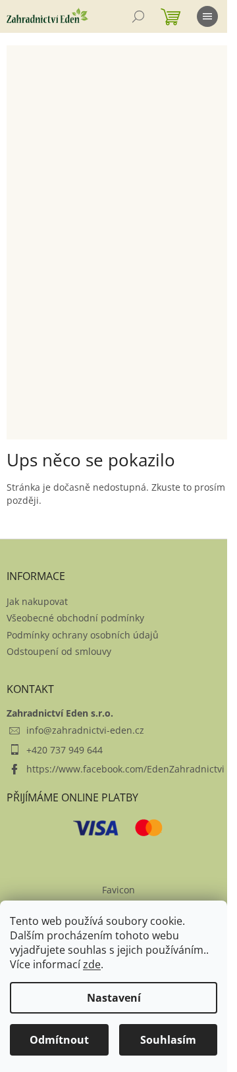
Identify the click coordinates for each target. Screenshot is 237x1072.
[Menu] (207, 16)
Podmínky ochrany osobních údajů (83, 635)
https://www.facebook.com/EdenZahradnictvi (125, 769)
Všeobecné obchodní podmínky (75, 618)
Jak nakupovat (37, 601)
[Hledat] (138, 16)
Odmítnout (59, 1040)
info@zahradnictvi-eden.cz (85, 730)
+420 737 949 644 (64, 750)
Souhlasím (168, 1040)
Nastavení (114, 998)
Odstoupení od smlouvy (59, 651)
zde (92, 964)
